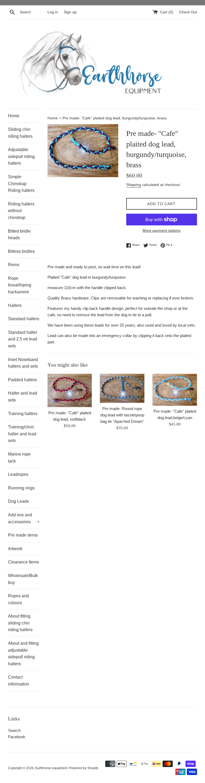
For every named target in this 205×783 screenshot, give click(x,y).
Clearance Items (23, 562)
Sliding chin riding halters (20, 133)
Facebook (16, 737)
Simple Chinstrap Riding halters (21, 184)
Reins (13, 264)
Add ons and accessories (24, 518)
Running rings (21, 488)
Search (14, 730)
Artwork (15, 548)
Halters (15, 305)
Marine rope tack (19, 457)
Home (13, 115)
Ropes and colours (18, 599)
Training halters (22, 413)
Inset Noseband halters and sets (23, 363)
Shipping (133, 184)
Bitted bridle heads (19, 234)
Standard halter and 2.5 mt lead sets (22, 339)
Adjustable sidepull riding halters (21, 156)
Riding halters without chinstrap (21, 211)
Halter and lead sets (22, 396)
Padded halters (22, 380)
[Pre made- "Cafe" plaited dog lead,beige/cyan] (174, 389)
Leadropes (18, 474)
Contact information (18, 680)
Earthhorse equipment (51, 768)
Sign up (70, 12)
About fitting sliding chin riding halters (20, 623)
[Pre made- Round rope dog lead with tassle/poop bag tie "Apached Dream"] (122, 388)
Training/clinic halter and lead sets (22, 434)
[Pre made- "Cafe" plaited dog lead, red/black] (70, 390)
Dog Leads (18, 501)
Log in (53, 12)
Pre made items (23, 535)
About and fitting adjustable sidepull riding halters (23, 653)
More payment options (161, 230)
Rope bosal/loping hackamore (19, 285)
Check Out (188, 12)
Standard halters (23, 319)
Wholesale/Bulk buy (23, 579)
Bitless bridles (21, 251)
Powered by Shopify (83, 768)
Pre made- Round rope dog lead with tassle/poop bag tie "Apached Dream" (122, 415)
